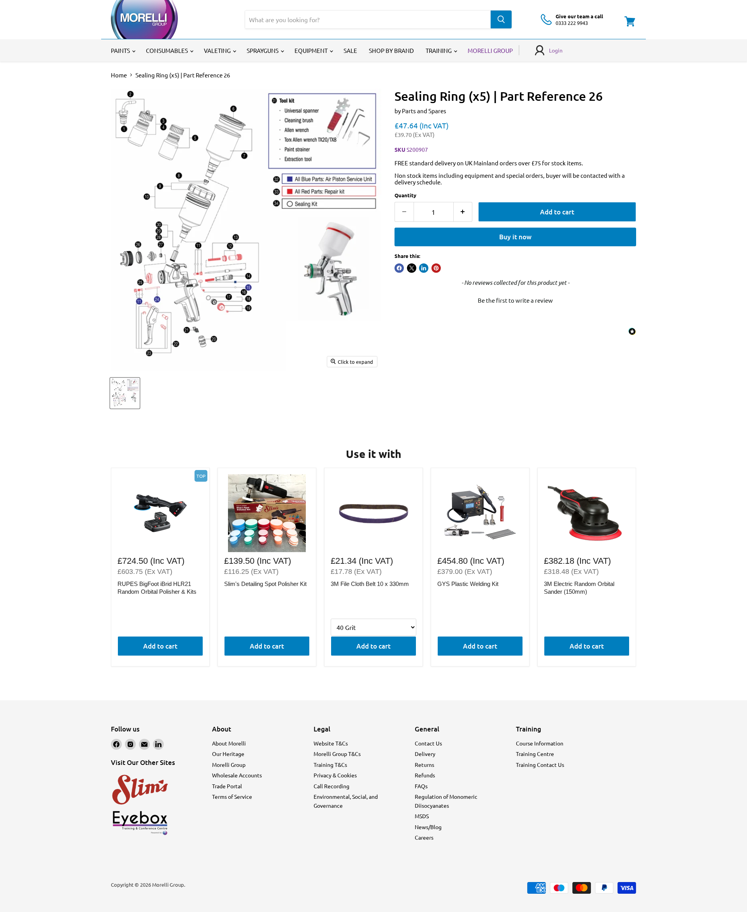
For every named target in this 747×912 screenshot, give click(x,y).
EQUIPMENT (312, 50)
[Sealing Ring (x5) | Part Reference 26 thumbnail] (125, 393)
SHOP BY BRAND (391, 50)
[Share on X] (411, 268)
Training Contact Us (540, 764)
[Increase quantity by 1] (463, 212)
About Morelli (229, 743)
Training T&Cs (330, 764)
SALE (350, 50)
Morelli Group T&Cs (337, 753)
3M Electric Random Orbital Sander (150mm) (579, 588)
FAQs (421, 785)
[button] (515, 299)
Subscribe (622, 499)
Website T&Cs (331, 743)
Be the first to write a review (515, 300)
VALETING (218, 50)
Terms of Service (232, 796)
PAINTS (121, 50)
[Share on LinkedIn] (423, 268)
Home (119, 75)
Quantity (405, 195)
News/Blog (428, 826)
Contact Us (428, 743)
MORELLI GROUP (490, 50)
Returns (424, 764)
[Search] (501, 19)
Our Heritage (228, 753)
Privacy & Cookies (335, 775)
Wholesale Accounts (237, 775)
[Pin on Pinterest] (436, 268)
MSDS (422, 815)
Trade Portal (227, 785)
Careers (424, 837)
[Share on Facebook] (399, 268)
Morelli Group (228, 764)
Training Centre (535, 753)
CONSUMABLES (167, 50)
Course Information (539, 743)
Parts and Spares (424, 110)
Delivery (425, 753)
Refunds (425, 775)
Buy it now (515, 236)
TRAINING (439, 50)
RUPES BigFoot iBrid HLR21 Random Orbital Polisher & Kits (156, 588)
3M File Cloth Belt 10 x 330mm (370, 584)
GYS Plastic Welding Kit (467, 584)
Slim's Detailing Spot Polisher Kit (265, 584)
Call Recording (331, 785)
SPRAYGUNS (263, 50)
